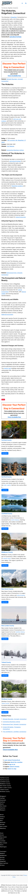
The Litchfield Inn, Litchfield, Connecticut (14, 731)
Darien (2, 818)
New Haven (3, 806)
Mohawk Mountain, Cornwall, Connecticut (14, 719)
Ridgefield (14, 17)
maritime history (20, 632)
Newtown (2, 822)
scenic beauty (15, 520)
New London (3, 826)
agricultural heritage (15, 36)
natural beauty (21, 595)
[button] (26, 3)
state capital (7, 485)
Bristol (2, 814)
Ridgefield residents (17, 186)
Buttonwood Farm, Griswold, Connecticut (14, 724)
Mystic (2, 804)
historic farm (7, 368)
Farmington (3, 851)
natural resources (21, 217)
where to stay (12, 768)
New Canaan (3, 843)
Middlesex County (7, 552)
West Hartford (4, 863)
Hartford (2, 802)
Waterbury (3, 828)
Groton (2, 835)
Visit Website (10, 146)
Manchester (3, 837)
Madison (2, 853)
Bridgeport (3, 796)
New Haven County (7, 589)
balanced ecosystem (7, 314)
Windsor (2, 865)
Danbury (2, 816)
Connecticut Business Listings (15, 150)
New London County (7, 625)
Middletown (3, 855)
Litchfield (2, 841)
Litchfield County (6, 513)
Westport (2, 810)
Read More (4, 453)
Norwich (2, 859)
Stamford (2, 808)
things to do (11, 764)
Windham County (6, 699)
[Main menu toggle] (22, 3)
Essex (1, 833)
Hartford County (6, 477)
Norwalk (2, 824)
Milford (2, 839)
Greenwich (3, 800)
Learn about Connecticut (12, 760)
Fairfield (2, 798)
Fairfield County (6, 440)
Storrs (1, 844)
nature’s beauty (14, 766)
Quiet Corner (5, 703)
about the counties (16, 762)
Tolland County (6, 662)
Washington (3, 846)
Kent (1, 820)
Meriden (2, 857)
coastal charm (7, 558)
